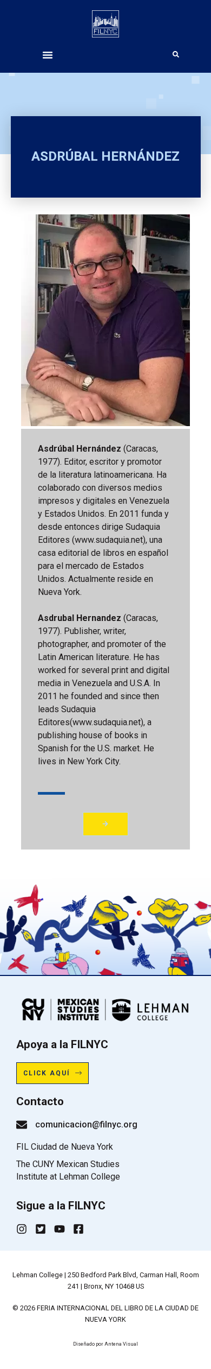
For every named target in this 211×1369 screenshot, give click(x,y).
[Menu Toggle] (47, 54)
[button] (105, 823)
